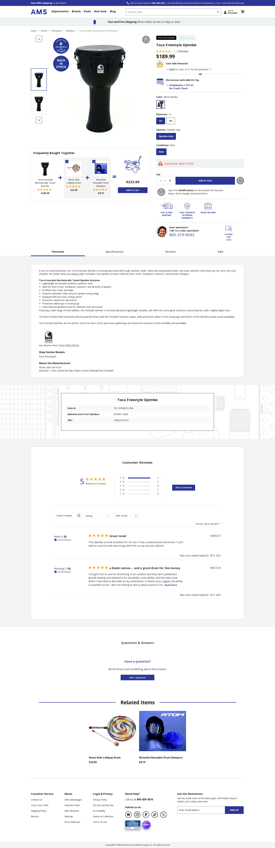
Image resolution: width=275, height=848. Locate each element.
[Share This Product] (146, 39)
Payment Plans (72, 805)
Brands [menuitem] (76, 11)
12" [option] (160, 120)
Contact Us (36, 799)
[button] (242, 12)
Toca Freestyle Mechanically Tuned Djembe (45, 182)
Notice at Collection (103, 816)
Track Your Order (40, 805)
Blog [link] (113, 11)
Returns (35, 816)
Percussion (57, 30)
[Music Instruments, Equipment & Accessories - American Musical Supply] (39, 12)
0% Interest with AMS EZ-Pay (182, 80)
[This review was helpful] (212, 555)
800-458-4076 (145, 799)
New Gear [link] (100, 11)
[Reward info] (210, 69)
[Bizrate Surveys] (136, 827)
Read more (171, 584)
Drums (44, 30)
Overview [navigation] (58, 251)
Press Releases (72, 821)
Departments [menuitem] (60, 11)
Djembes (70, 30)
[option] (160, 104)
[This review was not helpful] (217, 555)
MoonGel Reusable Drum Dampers (101, 182)
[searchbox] (65, 515)
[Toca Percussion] (48, 342)
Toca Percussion (166, 37)
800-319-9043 (181, 234)
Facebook (146, 814)
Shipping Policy (38, 810)
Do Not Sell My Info (103, 805)
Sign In (232, 11)
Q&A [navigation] (220, 251)
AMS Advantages (73, 799)
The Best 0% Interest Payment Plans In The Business (190, 3)
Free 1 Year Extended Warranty (230, 3)
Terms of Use (100, 821)
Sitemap (68, 816)
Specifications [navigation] (114, 251)
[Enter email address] (204, 810)
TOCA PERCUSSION (68, 345)
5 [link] (172, 51)
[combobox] (173, 11)
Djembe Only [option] (166, 136)
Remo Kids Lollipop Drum (74, 181)
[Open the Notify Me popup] (161, 192)
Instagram (137, 814)
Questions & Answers (137, 643)
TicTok (155, 814)
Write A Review (184, 487)
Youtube (128, 814)
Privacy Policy (100, 799)
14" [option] (171, 120)
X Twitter (163, 814)
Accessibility (99, 810)
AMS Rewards (71, 810)
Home (33, 30)
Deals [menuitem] (87, 11)
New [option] (161, 151)
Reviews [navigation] (170, 251)
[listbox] (200, 105)
